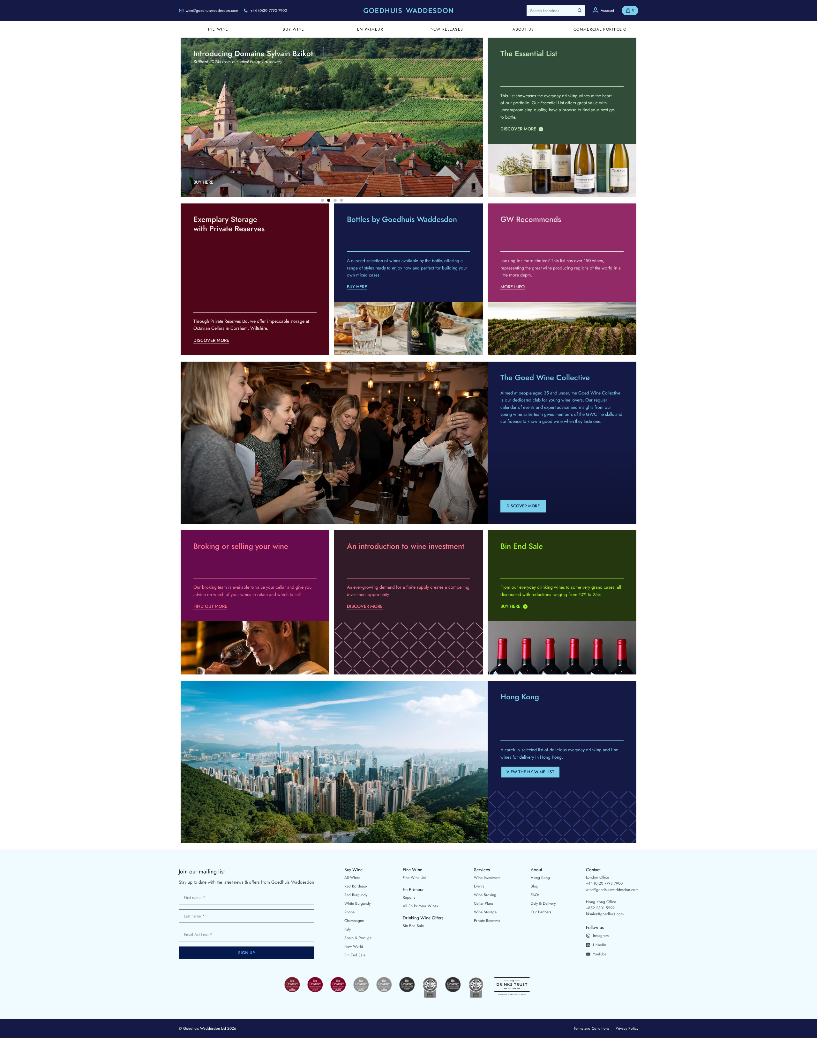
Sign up (246, 953)
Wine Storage (485, 912)
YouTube (599, 954)
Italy (347, 929)
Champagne (354, 921)
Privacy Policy (627, 1028)
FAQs (535, 895)
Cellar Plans (483, 903)
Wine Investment (487, 878)
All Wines (352, 878)
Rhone (349, 912)
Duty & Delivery (543, 903)
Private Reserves (487, 921)
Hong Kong (540, 878)
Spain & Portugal (358, 938)
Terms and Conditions (591, 1028)
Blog (534, 886)
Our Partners (541, 912)
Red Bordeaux (355, 886)
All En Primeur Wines (420, 906)
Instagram (601, 935)
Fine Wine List (414, 878)
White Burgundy (357, 903)
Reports (409, 897)
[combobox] (556, 10)
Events (479, 886)
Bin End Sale (354, 955)
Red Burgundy (355, 895)
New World (353, 946)
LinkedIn (599, 945)
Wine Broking (485, 895)
